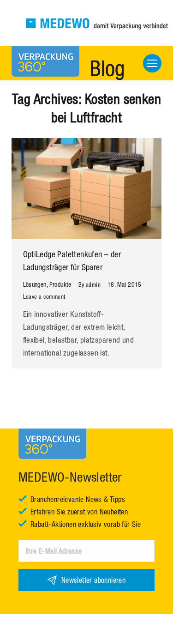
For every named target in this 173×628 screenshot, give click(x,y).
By (89, 284)
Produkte (60, 284)
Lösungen (35, 284)
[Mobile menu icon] (152, 63)
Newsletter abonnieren (93, 580)
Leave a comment (44, 296)
